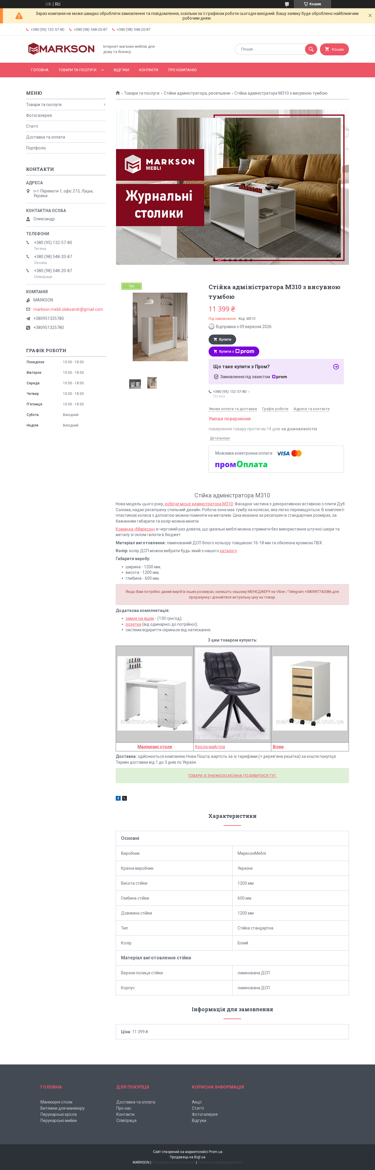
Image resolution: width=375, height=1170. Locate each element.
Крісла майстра (210, 746)
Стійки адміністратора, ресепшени (197, 93)
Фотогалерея (39, 115)
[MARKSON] (61, 55)
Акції (197, 1102)
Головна (40, 70)
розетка (133, 624)
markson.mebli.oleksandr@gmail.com (68, 309)
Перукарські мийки (58, 1120)
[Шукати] (311, 49)
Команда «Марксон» (135, 529)
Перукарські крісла (58, 1114)
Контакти (148, 70)
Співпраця (126, 1120)
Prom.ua (215, 1152)
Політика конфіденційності (220, 1162)
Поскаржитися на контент (173, 1162)
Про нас (123, 1108)
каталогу (228, 550)
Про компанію (182, 70)
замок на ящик (140, 618)
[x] (124, 799)
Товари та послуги (77, 70)
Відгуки (121, 70)
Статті (32, 126)
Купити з (226, 351)
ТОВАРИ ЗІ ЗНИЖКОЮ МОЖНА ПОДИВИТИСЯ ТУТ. (232, 775)
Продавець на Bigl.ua (187, 1157)
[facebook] (118, 799)
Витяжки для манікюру (62, 1108)
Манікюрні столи (154, 746)
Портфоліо (36, 148)
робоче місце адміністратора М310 (198, 504)
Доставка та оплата (45, 137)
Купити (225, 339)
